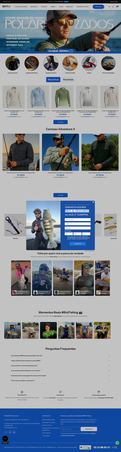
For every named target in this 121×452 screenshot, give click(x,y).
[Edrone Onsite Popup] (60, 226)
